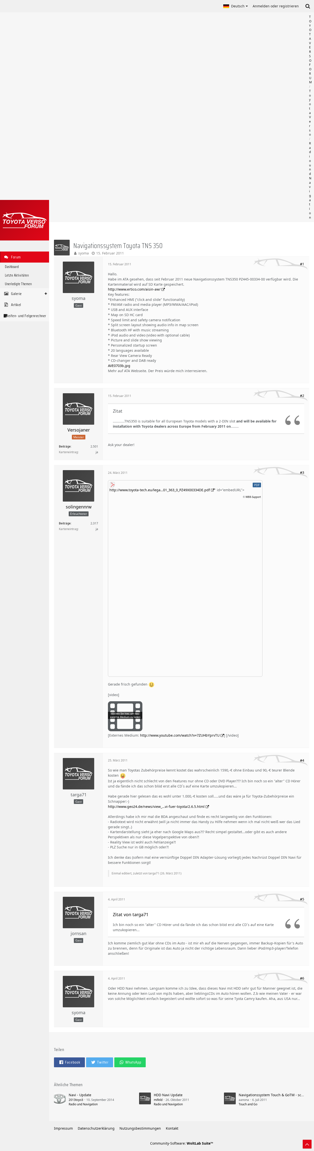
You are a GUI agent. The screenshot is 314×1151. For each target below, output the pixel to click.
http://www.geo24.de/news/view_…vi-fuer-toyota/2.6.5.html (156, 806)
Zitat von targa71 (130, 914)
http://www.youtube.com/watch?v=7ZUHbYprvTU (180, 735)
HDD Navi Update (168, 1095)
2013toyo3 (76, 1100)
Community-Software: (181, 1143)
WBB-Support (253, 497)
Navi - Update (80, 1095)
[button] (235, 6)
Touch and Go (248, 1104)
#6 (302, 978)
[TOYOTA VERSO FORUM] (24, 220)
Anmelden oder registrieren (276, 6)
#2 (302, 395)
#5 (302, 899)
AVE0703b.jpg (119, 365)
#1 (302, 264)
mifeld (158, 1100)
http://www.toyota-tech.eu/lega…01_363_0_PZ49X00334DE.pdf (159, 490)
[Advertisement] (181, 117)
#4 (302, 760)
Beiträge (65, 446)
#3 (302, 472)
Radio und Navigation (83, 1104)
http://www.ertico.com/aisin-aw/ (134, 289)
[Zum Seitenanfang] (307, 1144)
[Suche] (307, 6)
